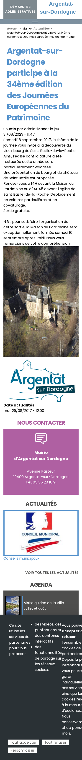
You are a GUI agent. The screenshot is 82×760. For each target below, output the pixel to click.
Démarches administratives (20, 9)
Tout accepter (23, 742)
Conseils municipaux (21, 558)
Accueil (12, 28)
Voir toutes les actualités (52, 572)
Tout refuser (55, 742)
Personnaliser (22, 750)
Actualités (41, 28)
